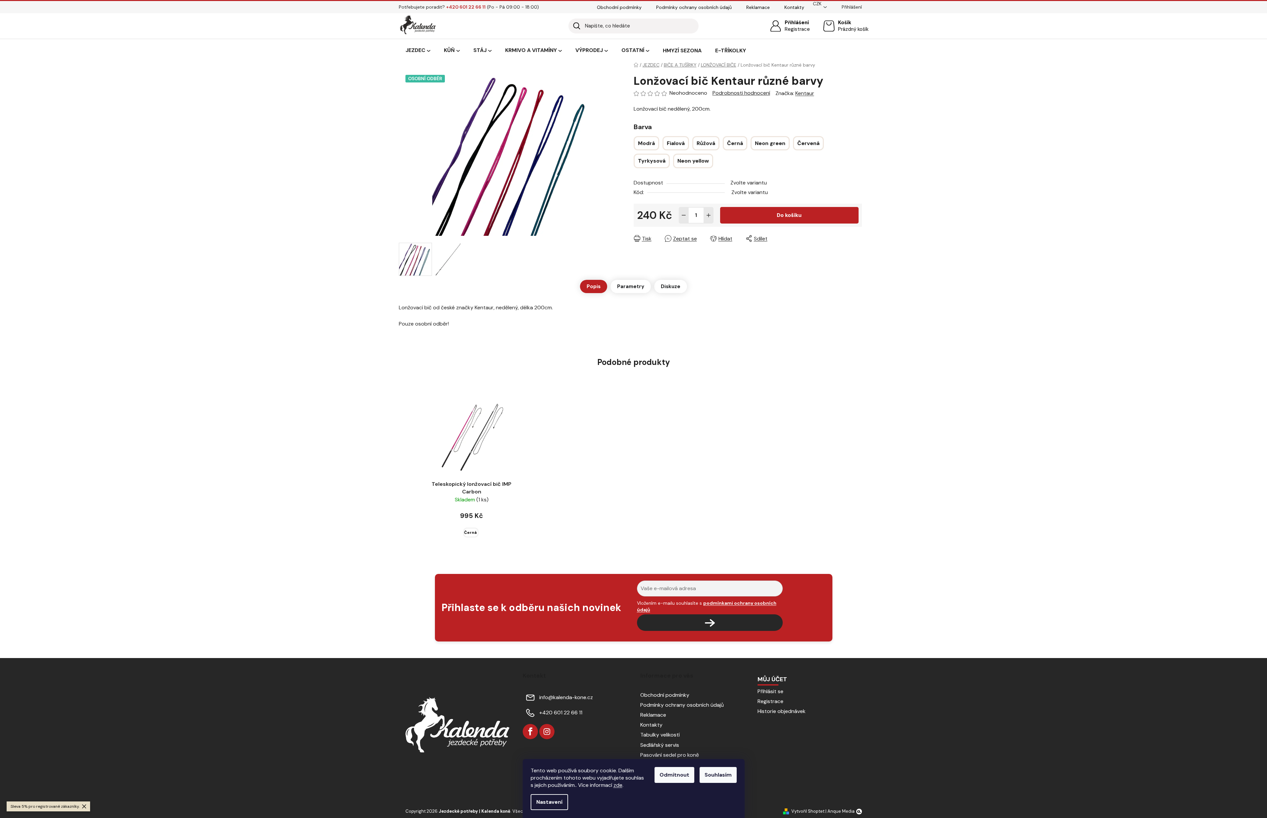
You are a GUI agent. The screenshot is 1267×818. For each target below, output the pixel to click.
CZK (817, 4)
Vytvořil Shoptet (807, 811)
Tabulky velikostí (660, 734)
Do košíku (789, 215)
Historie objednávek (782, 711)
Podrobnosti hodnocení (741, 92)
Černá (470, 532)
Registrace (797, 29)
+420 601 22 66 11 (560, 712)
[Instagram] (546, 731)
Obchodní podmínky (619, 7)
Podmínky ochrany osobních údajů (694, 7)
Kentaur (804, 93)
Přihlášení (797, 22)
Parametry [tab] (630, 286)
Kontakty (794, 7)
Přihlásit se (770, 691)
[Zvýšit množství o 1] (708, 215)
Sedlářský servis (659, 744)
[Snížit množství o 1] (684, 215)
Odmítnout (674, 774)
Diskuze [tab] (670, 286)
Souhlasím (718, 774)
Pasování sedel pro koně (669, 754)
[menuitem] (418, 50)
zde (617, 785)
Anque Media (841, 811)
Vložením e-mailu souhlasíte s (706, 606)
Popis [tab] (594, 286)
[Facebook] (530, 731)
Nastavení (549, 801)
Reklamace (758, 7)
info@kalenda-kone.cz (566, 697)
